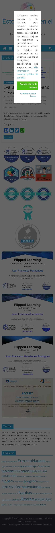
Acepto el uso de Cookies (28, 85)
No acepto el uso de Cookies (28, 94)
